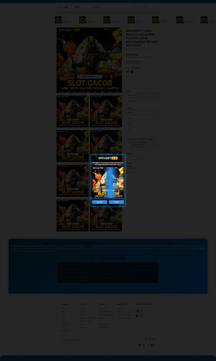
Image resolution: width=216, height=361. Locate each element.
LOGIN (116, 202)
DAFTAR (99, 202)
